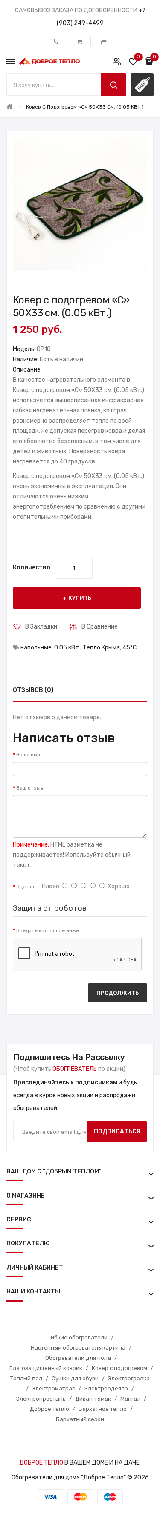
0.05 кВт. (67, 647)
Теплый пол (26, 1378)
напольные (36, 647)
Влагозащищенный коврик (45, 1368)
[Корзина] (79, 41)
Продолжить (117, 993)
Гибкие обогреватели (78, 1337)
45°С (129, 647)
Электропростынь (41, 1399)
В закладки (41, 626)
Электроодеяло (106, 1388)
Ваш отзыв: (30, 788)
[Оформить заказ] (104, 41)
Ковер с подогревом (119, 1368)
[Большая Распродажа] (142, 84)
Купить (79, 598)
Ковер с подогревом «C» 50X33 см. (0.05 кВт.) (84, 107)
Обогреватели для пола (78, 1358)
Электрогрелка (129, 1378)
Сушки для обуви (75, 1378)
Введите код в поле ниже (47, 930)
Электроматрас (53, 1388)
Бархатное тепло (103, 1409)
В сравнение (99, 626)
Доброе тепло (49, 1409)
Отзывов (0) (33, 690)
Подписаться (117, 1131)
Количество (31, 567)
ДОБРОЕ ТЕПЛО (41, 1462)
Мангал (130, 1399)
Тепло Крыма (101, 647)
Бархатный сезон (80, 1419)
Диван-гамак (93, 1399)
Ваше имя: (28, 755)
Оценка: (25, 887)
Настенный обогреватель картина (78, 1348)
